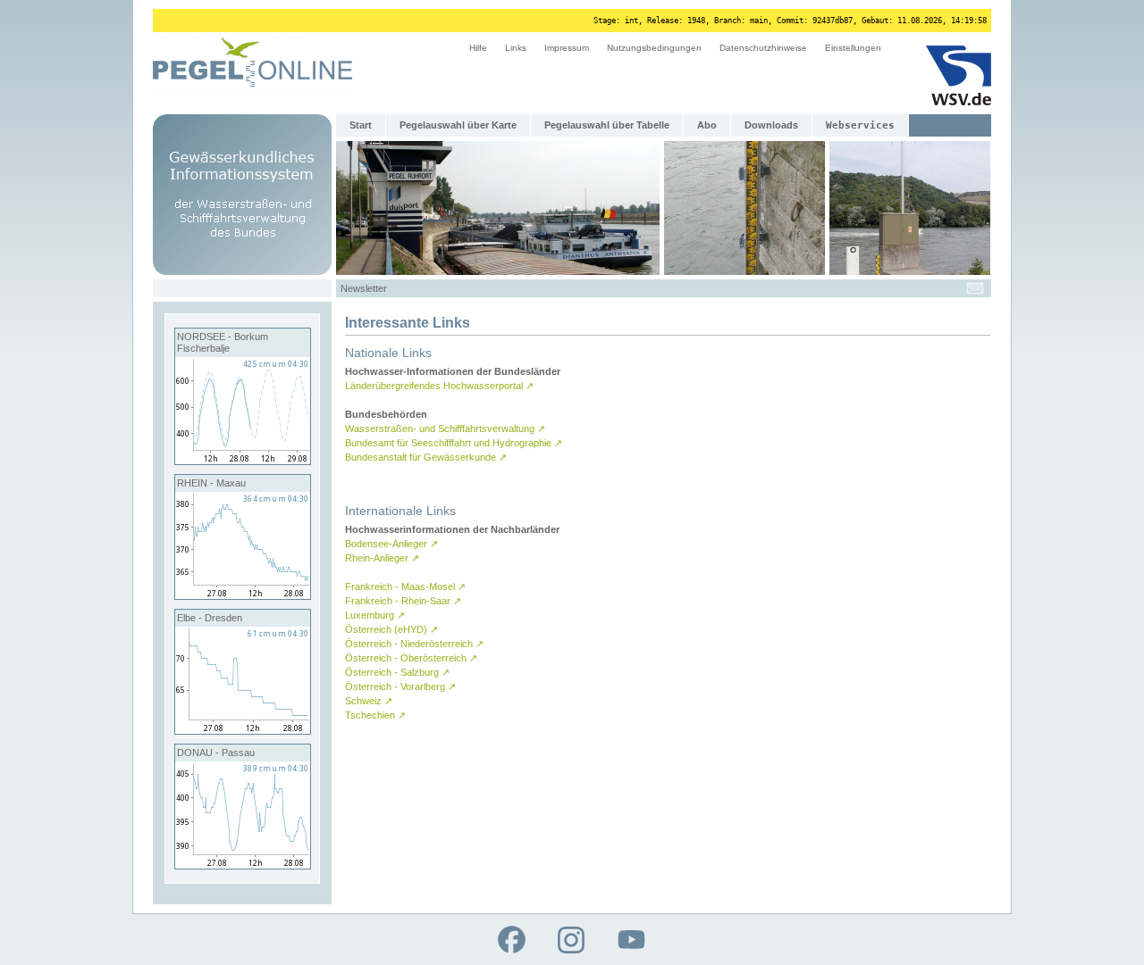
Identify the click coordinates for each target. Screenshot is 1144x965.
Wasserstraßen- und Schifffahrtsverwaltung (445, 428)
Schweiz (368, 700)
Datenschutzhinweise (763, 48)
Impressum (566, 48)
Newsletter (364, 288)
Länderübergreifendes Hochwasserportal (439, 385)
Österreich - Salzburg (397, 672)
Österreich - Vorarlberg (400, 686)
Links (515, 48)
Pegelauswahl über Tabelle (606, 125)
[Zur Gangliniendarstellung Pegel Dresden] (242, 730)
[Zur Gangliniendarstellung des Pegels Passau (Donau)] (242, 865)
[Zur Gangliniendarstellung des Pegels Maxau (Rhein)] (242, 595)
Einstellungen (853, 48)
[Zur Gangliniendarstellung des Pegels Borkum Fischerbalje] (242, 460)
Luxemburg (375, 615)
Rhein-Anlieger (382, 558)
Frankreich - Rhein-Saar (403, 600)
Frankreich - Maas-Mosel (405, 586)
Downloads (771, 125)
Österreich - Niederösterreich (414, 643)
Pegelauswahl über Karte (458, 125)
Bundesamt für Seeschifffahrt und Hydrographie (453, 442)
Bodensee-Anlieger (391, 543)
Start (360, 125)
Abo (707, 125)
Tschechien (375, 715)
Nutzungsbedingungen (654, 48)
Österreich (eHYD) (391, 629)
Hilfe (478, 48)
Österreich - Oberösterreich (411, 658)
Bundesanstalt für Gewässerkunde (426, 457)
